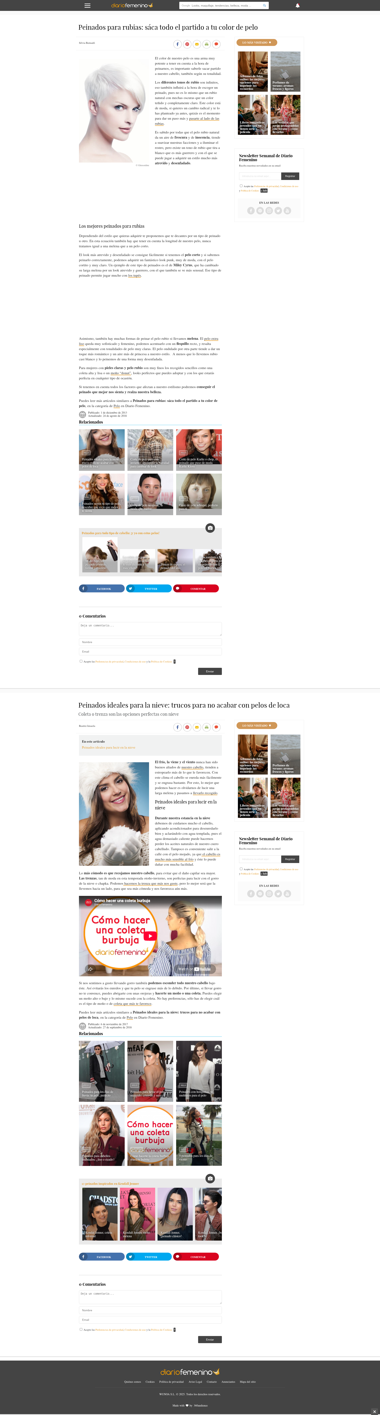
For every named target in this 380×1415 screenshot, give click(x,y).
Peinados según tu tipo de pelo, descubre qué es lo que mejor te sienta (101, 507)
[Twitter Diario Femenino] (278, 211)
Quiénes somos (132, 1382)
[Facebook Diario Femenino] (251, 211)
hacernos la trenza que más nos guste (150, 883)
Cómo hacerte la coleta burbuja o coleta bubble (149, 1157)
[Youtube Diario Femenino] (287, 211)
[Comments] (216, 44)
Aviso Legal (195, 1382)
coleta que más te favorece (132, 1003)
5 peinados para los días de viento (196, 1157)
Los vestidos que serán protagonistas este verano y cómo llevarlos (286, 127)
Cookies (150, 1382)
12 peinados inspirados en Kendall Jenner (110, 1184)
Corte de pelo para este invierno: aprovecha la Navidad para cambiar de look (149, 462)
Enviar (210, 671)
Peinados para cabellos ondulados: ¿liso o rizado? (98, 1157)
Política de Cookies (161, 661)
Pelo (117, 405)
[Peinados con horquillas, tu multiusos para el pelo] (199, 1100)
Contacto (212, 1382)
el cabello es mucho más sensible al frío (187, 856)
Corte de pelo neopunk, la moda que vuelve (146, 507)
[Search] (264, 5)
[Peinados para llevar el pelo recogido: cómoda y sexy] (150, 1100)
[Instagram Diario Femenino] (269, 211)
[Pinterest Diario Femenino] (260, 211)
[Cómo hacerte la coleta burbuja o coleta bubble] (150, 1164)
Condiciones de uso (135, 661)
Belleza (136, 1149)
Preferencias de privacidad (109, 661)
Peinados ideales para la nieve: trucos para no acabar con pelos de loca (101, 462)
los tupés (134, 275)
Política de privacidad (171, 1382)
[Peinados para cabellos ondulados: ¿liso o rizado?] (102, 1164)
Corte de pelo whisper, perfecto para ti (198, 507)
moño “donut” (121, 372)
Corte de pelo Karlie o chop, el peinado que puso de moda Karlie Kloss (198, 462)
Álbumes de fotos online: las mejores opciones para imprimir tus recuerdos (252, 82)
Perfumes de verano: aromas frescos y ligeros (283, 85)
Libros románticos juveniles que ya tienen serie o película (252, 127)
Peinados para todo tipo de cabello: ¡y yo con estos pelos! (120, 533)
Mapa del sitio (248, 1382)
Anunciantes (228, 1382)
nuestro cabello (192, 767)
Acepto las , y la (128, 661)
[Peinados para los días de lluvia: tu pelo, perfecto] (102, 1100)
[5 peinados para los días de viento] (199, 1164)
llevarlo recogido (205, 792)
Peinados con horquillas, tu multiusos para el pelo (196, 1093)
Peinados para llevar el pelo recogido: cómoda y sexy (147, 1093)
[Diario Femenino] (132, 6)
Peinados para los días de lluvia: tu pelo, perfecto (97, 1093)
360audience (201, 1405)
